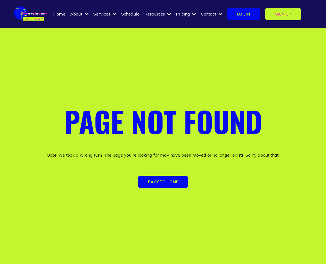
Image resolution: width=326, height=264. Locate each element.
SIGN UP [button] (283, 14)
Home (59, 14)
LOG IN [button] (243, 14)
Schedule (130, 14)
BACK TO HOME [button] (163, 182)
